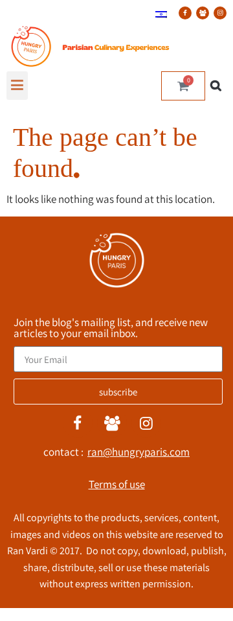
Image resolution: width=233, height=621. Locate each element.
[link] (161, 14)
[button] (17, 85)
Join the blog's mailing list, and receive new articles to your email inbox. (111, 328)
